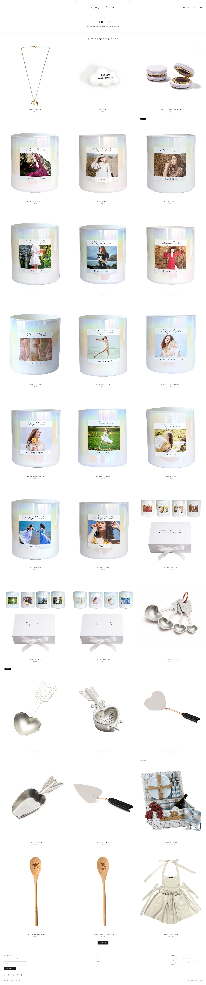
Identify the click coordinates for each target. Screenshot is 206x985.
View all (103, 942)
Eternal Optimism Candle (35, 476)
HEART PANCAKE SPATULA (171, 751)
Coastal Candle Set (103, 659)
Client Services (99, 961)
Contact (98, 967)
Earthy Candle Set (170, 567)
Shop (97, 959)
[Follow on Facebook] (4, 975)
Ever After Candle (35, 293)
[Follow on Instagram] (9, 975)
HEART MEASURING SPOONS (170, 659)
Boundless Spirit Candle (170, 293)
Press (97, 964)
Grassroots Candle (171, 201)
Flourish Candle (103, 567)
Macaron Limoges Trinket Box (170, 109)
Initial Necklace (35, 109)
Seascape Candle (35, 567)
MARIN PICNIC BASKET (171, 842)
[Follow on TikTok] (21, 975)
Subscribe (9, 968)
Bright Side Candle (103, 476)
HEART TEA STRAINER (103, 751)
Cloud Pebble (103, 109)
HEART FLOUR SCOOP (35, 842)
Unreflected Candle (103, 384)
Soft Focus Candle (35, 384)
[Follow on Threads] (13, 975)
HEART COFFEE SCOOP (35, 751)
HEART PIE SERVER (103, 842)
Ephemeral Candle (103, 201)
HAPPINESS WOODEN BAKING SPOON (103, 934)
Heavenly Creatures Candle (170, 384)
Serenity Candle (170, 476)
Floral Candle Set (35, 659)
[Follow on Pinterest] (17, 975)
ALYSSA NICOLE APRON (171, 934)
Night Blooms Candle (103, 293)
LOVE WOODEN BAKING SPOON (35, 934)
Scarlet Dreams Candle (35, 201)
